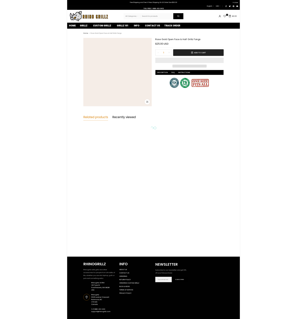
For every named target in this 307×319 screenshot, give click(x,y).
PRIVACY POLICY (125, 293)
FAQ (173, 72)
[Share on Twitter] (230, 6)
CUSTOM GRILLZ (102, 25)
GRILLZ (83, 25)
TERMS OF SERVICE (126, 290)
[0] (224, 16)
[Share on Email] (237, 6)
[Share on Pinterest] (233, 6)
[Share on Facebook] (226, 6)
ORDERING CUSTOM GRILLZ (129, 283)
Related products (95, 117)
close (72, 2)
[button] (189, 60)
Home (85, 33)
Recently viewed (124, 117)
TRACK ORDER (172, 25)
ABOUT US (123, 269)
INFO (136, 25)
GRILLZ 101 (122, 25)
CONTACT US (152, 25)
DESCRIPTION (162, 72)
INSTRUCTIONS (184, 72)
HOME (72, 25)
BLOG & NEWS (124, 286)
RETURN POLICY (125, 279)
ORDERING (123, 276)
